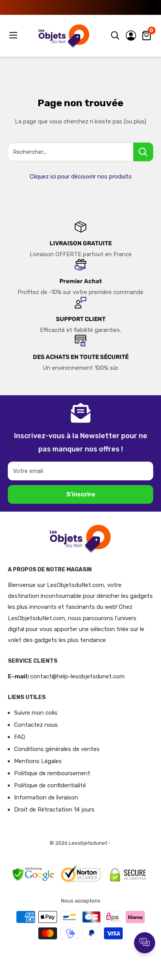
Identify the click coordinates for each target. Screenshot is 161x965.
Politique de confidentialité (50, 785)
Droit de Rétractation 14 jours (54, 809)
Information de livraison (46, 797)
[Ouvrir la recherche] (115, 35)
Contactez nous (36, 724)
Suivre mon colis (35, 712)
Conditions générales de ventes (57, 749)
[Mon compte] (131, 35)
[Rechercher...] (143, 152)
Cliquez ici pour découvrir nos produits (81, 176)
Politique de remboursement (52, 773)
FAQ (19, 736)
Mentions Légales (38, 761)
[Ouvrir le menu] (14, 35)
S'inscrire (80, 494)
